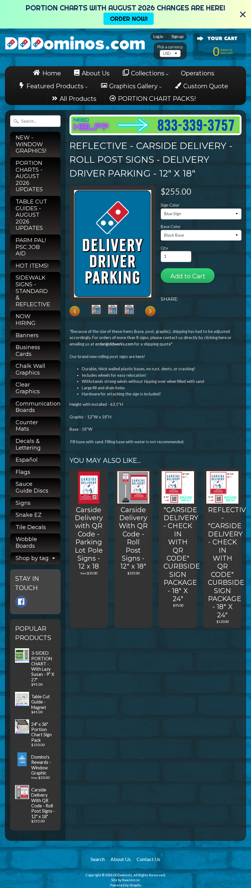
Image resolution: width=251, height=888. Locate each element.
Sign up (177, 37)
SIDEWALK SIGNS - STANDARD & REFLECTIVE (33, 290)
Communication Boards (38, 407)
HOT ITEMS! (32, 265)
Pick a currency (170, 47)
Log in (158, 37)
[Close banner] (243, 14)
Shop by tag (32, 558)
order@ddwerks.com (114, 343)
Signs (23, 503)
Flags (23, 472)
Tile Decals (31, 527)
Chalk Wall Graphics (30, 369)
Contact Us (148, 859)
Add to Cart (187, 276)
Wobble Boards (26, 542)
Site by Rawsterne (125, 880)
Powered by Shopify (125, 885)
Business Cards (28, 350)
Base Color (171, 226)
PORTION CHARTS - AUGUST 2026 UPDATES (29, 176)
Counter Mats (27, 426)
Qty (164, 248)
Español (27, 459)
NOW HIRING (26, 319)
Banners (27, 335)
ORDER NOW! (129, 18)
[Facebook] (21, 602)
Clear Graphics (28, 388)
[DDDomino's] (75, 41)
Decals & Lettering (28, 444)
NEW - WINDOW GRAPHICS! (31, 144)
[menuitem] (48, 73)
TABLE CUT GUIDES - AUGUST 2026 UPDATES (31, 214)
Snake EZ (29, 515)
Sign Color (170, 205)
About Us (121, 859)
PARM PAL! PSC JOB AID (31, 247)
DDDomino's (122, 875)
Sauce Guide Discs (32, 487)
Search (98, 859)
